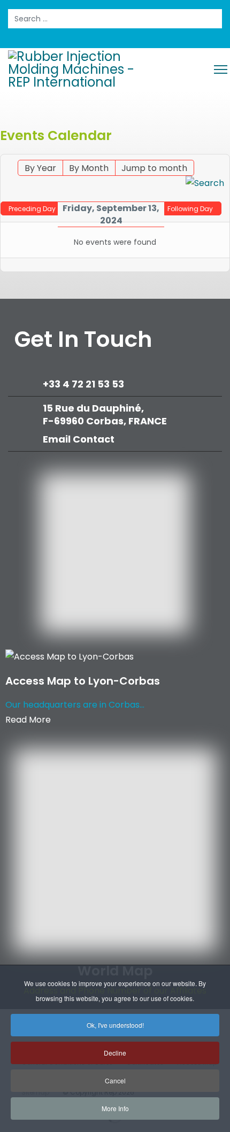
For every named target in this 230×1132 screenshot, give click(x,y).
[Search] (205, 183)
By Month (89, 168)
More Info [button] (115, 1108)
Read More (28, 720)
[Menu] (220, 69)
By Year (40, 168)
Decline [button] (115, 1052)
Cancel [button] (115, 1080)
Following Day (190, 208)
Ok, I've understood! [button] (115, 1024)
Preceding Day (32, 208)
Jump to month (154, 168)
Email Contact (78, 439)
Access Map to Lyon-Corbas (82, 680)
